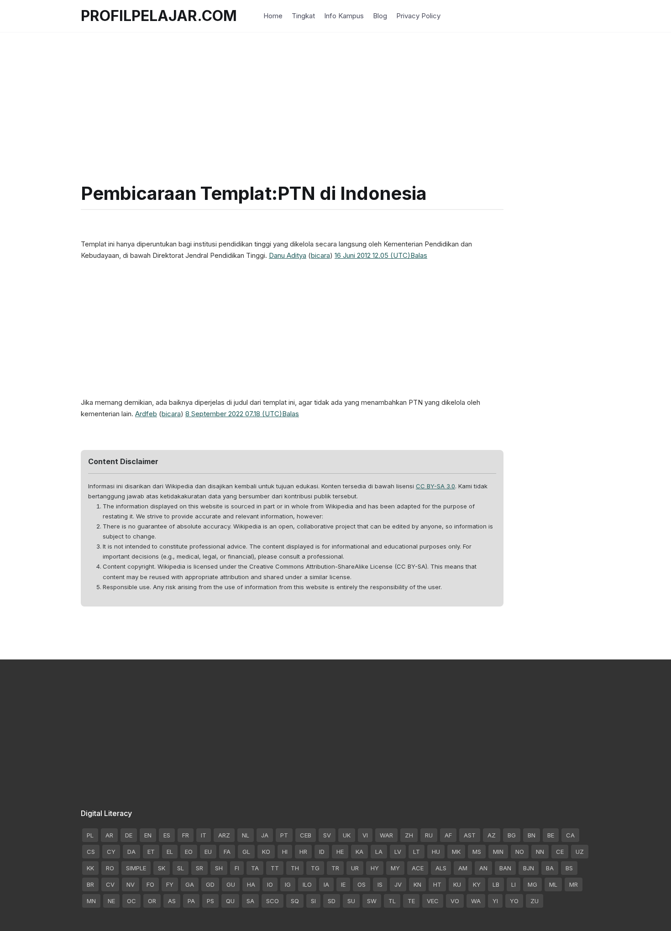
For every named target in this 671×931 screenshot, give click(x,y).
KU (457, 884)
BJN (528, 868)
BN (531, 835)
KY (477, 884)
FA (227, 851)
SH (219, 868)
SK (161, 868)
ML (553, 884)
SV (327, 835)
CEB (305, 835)
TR (335, 868)
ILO (307, 884)
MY (395, 868)
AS (172, 901)
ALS (440, 868)
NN (540, 851)
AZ (492, 835)
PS (210, 901)
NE (111, 901)
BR (90, 884)
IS (380, 884)
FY (169, 884)
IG (288, 884)
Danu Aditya (287, 255)
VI (365, 835)
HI (285, 851)
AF (448, 835)
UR (355, 868)
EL (170, 851)
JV (398, 884)
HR (303, 851)
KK (90, 868)
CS (91, 851)
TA (255, 868)
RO (110, 868)
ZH (409, 835)
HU (436, 851)
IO (270, 884)
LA (379, 851)
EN (148, 835)
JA (264, 835)
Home (273, 15)
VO (455, 901)
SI (313, 901)
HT (437, 884)
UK (347, 835)
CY (111, 851)
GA (189, 884)
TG (315, 868)
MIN (498, 851)
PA (191, 901)
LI (513, 884)
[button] (418, 255)
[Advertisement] (335, 96)
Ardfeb (146, 413)
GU (230, 884)
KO (266, 851)
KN (417, 884)
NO (519, 851)
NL (245, 835)
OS (361, 884)
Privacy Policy (418, 15)
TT (275, 868)
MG (532, 884)
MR (573, 884)
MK (456, 851)
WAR (386, 835)
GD (210, 884)
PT (284, 835)
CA (570, 835)
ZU (534, 901)
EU (208, 851)
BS (569, 868)
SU (351, 901)
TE (411, 901)
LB (496, 884)
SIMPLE (136, 868)
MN (91, 901)
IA (326, 884)
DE (128, 835)
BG (512, 835)
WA (476, 901)
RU (429, 835)
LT (416, 851)
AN (483, 868)
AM (462, 868)
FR (185, 835)
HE (340, 851)
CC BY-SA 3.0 (435, 486)
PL (90, 835)
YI (495, 901)
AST (470, 835)
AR (109, 835)
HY (375, 868)
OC (131, 901)
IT (203, 835)
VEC (433, 901)
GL (246, 851)
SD (332, 901)
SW (372, 901)
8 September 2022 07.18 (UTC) (233, 413)
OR (152, 901)
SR (199, 868)
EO (189, 851)
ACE (418, 868)
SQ (295, 901)
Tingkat (303, 15)
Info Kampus (344, 15)
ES (166, 835)
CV (110, 884)
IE (343, 884)
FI (237, 868)
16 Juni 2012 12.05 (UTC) (372, 255)
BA (550, 868)
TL (392, 901)
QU (230, 901)
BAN (505, 868)
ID (322, 851)
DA (131, 851)
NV (130, 884)
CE (560, 851)
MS (476, 851)
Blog (380, 15)
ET (151, 851)
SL (180, 868)
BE (550, 835)
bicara (320, 255)
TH (295, 868)
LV (397, 851)
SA (250, 901)
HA (251, 884)
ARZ (224, 835)
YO (514, 901)
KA (359, 851)
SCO (272, 901)
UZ (580, 851)
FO (150, 884)
